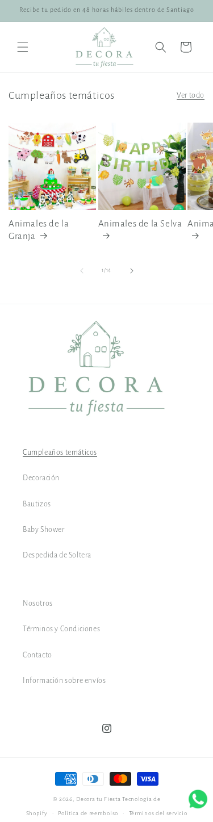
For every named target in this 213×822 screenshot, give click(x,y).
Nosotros (38, 603)
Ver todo (190, 95)
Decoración (41, 478)
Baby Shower (44, 530)
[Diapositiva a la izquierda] (81, 270)
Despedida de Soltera (57, 555)
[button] (22, 47)
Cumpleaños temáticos (60, 452)
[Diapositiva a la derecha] (131, 270)
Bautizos (37, 504)
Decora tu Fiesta (98, 799)
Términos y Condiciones (61, 629)
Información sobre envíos (64, 681)
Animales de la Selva (140, 223)
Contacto (37, 655)
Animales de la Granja (39, 230)
